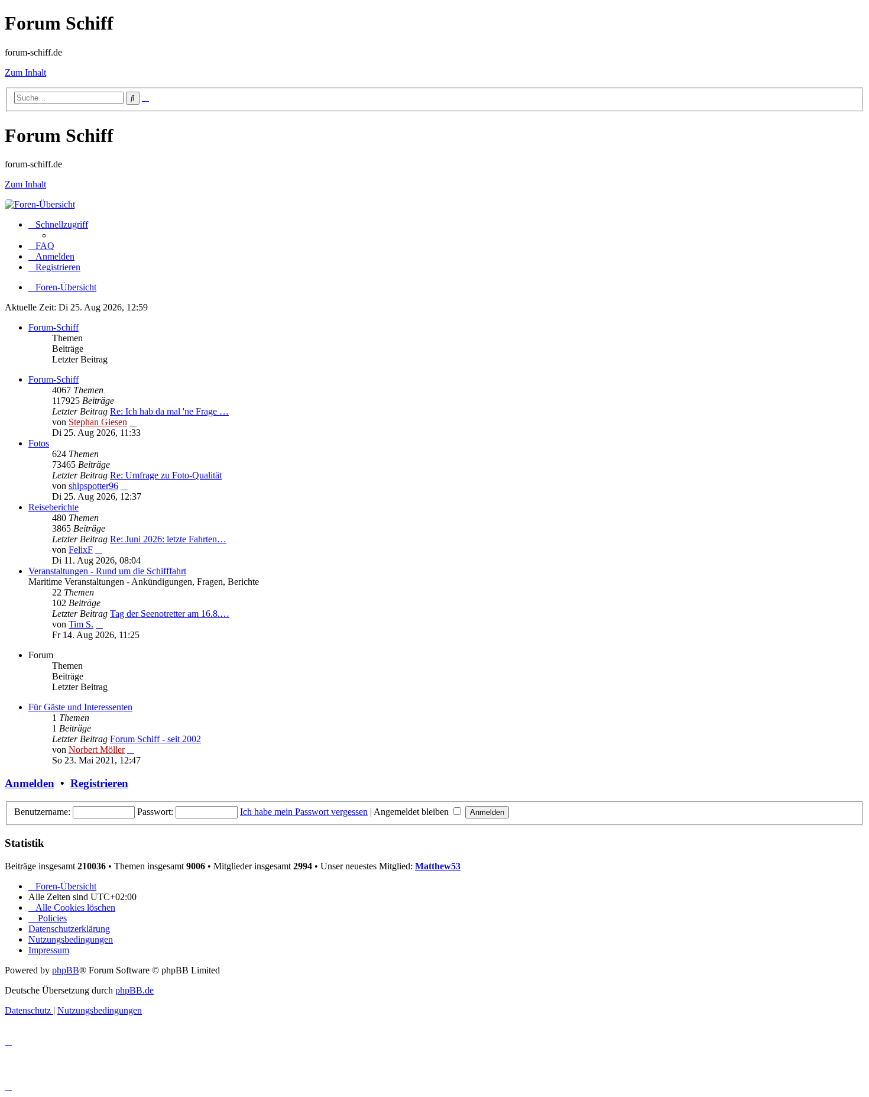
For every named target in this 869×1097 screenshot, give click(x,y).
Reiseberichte (53, 507)
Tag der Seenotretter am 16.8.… (169, 614)
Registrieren (99, 783)
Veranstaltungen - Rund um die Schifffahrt (107, 571)
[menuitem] (41, 246)
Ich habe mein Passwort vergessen (304, 812)
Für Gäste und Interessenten (80, 707)
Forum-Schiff (53, 327)
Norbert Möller (97, 750)
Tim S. (81, 624)
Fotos (38, 443)
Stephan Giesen (98, 422)
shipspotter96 (93, 486)
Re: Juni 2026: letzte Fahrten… (168, 539)
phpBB (65, 970)
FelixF (81, 550)
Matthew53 (438, 866)
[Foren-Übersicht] (40, 204)
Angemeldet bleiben (412, 812)
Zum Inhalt (25, 72)
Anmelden (29, 783)
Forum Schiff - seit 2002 (155, 739)
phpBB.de (134, 990)
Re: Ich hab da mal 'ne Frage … (169, 411)
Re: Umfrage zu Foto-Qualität (166, 475)
